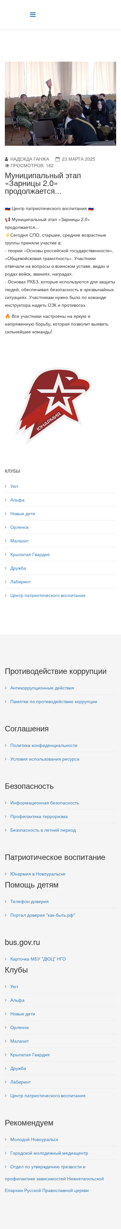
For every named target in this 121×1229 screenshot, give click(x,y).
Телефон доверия (29, 901)
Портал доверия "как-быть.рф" (42, 915)
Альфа (17, 499)
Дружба (17, 568)
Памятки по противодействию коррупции (53, 701)
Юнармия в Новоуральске (37, 873)
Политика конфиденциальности (43, 745)
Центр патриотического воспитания (47, 595)
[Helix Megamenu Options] (32, 14)
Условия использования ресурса (44, 758)
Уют (13, 486)
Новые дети (22, 513)
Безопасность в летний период (42, 829)
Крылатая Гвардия (29, 554)
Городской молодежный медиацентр (48, 1152)
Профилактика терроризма (38, 816)
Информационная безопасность (44, 802)
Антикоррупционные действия (41, 687)
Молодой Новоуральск (33, 1139)
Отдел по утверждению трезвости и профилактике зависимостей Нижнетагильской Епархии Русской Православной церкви (54, 1178)
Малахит (19, 540)
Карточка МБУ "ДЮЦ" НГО (37, 958)
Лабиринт (20, 581)
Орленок (19, 527)
